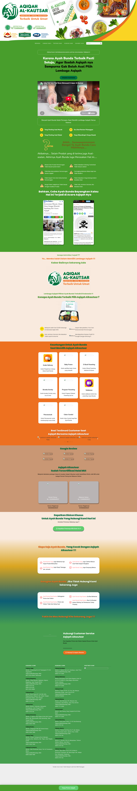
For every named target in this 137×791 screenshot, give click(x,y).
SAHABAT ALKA (79, 43)
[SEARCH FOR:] (94, 43)
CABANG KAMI (47, 43)
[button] (39, 439)
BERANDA (37, 43)
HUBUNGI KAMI (68, 43)
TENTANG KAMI (57, 43)
